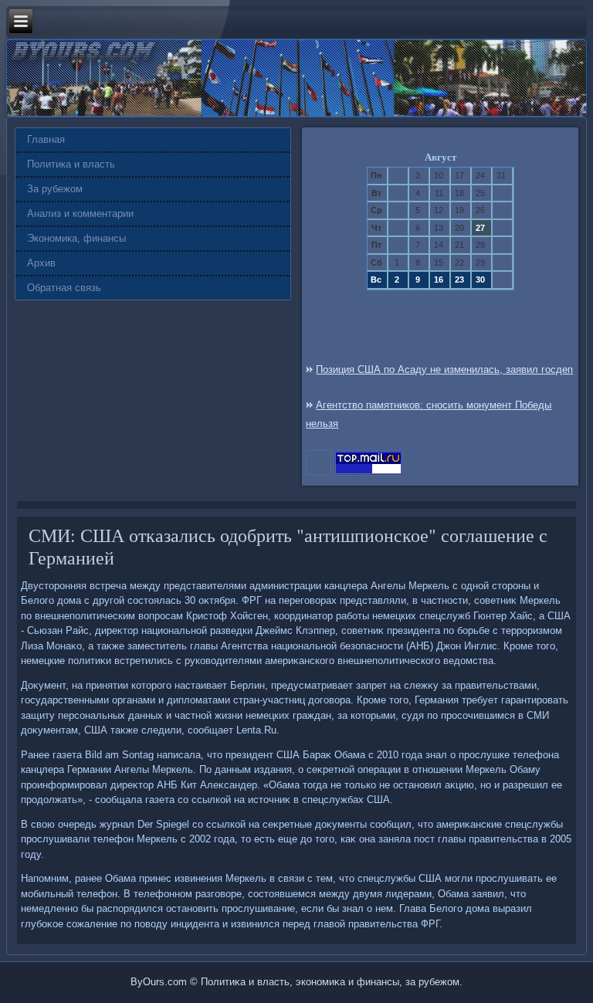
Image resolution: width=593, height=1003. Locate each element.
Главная (46, 139)
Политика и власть (71, 164)
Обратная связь (64, 287)
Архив (41, 263)
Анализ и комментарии (80, 213)
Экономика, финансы (76, 238)
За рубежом (55, 189)
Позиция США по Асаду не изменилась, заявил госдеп (444, 369)
